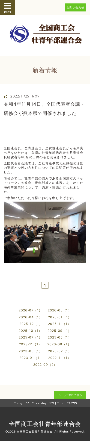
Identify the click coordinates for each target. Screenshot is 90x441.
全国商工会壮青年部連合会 (45, 423)
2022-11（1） (59, 358)
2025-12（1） (30, 324)
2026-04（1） (30, 317)
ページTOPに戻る (70, 395)
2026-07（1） (30, 310)
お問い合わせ (75, 7)
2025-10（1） (30, 331)
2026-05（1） (60, 310)
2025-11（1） (59, 324)
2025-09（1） (59, 331)
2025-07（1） (30, 337)
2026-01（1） (59, 317)
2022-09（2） (45, 364)
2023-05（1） (30, 351)
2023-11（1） (30, 344)
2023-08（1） (59, 344)
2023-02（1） (60, 351)
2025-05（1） (60, 337)
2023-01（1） (31, 358)
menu (7, 11)
